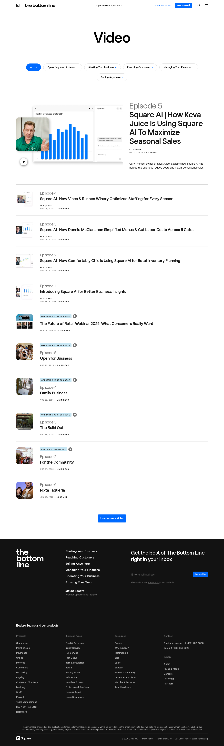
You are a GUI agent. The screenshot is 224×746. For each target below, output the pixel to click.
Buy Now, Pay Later (26, 707)
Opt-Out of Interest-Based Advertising (191, 739)
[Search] (198, 5)
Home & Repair (73, 692)
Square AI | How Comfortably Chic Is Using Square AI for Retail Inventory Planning (110, 258)
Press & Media (171, 669)
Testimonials (121, 653)
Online (19, 657)
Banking (20, 687)
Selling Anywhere (77, 563)
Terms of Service (164, 738)
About (167, 664)
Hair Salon (71, 677)
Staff (19, 692)
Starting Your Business (81, 551)
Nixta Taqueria (52, 487)
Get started (183, 5)
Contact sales (163, 5)
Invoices (20, 662)
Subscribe (200, 574)
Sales (118, 662)
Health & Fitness (74, 682)
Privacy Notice (147, 738)
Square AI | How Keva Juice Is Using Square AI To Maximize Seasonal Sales (166, 123)
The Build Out (51, 425)
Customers (22, 667)
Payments (21, 653)
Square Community (125, 672)
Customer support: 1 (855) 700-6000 (184, 643)
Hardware (21, 711)
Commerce (22, 643)
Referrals (169, 678)
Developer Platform (125, 677)
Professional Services (77, 687)
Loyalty (20, 677)
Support (119, 667)
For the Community (57, 459)
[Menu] (206, 5)
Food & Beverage (74, 643)
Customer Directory (27, 682)
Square (137, 149)
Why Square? (122, 648)
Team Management (26, 702)
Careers (168, 674)
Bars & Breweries (74, 662)
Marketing (21, 672)
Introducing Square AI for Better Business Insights (83, 289)
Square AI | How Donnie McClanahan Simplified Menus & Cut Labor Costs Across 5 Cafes (117, 227)
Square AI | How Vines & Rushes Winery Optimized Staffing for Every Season (106, 196)
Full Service (71, 653)
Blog (117, 657)
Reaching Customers (53, 449)
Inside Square (74, 591)
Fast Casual (71, 657)
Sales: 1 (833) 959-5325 (176, 648)
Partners (168, 683)
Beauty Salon (72, 672)
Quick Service (73, 648)
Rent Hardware (123, 687)
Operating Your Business (55, 316)
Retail (68, 667)
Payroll (20, 697)
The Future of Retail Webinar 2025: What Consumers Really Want (96, 323)
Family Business (54, 390)
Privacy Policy (154, 582)
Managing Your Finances (82, 570)
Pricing (118, 643)
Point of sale (23, 648)
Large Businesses (74, 697)
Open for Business (56, 355)
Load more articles (112, 518)
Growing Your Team (78, 582)
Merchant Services (125, 682)
